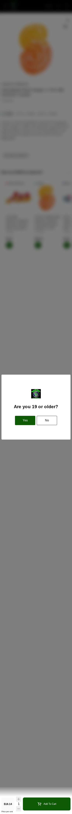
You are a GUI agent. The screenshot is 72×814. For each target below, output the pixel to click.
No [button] (47, 420)
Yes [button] (25, 420)
